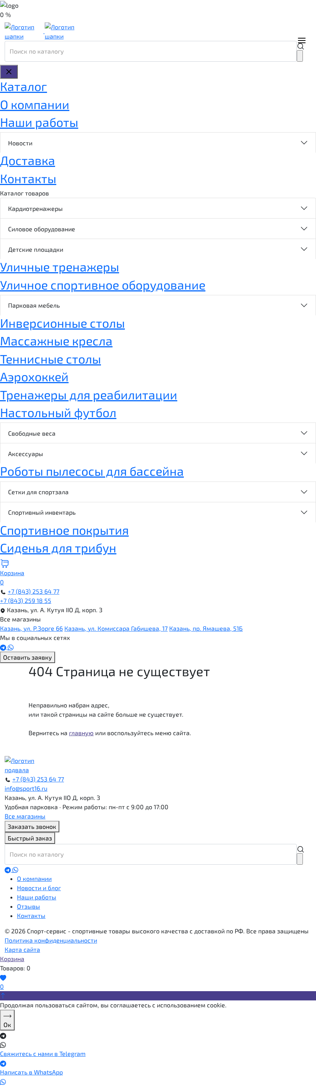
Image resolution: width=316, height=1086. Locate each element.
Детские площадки (35, 249)
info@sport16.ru (26, 788)
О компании (34, 104)
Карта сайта (22, 949)
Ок (7, 1024)
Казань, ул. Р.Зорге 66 (31, 628)
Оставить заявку (27, 657)
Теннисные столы (50, 358)
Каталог (23, 86)
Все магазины (25, 816)
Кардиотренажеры (35, 208)
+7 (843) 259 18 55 (25, 600)
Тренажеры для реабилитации (88, 394)
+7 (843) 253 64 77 (33, 591)
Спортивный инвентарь (42, 512)
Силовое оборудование (41, 228)
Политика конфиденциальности (51, 940)
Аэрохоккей (34, 376)
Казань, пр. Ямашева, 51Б (206, 628)
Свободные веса (31, 433)
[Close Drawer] (9, 72)
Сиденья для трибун (58, 547)
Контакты (28, 178)
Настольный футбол (58, 412)
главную (81, 732)
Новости (20, 142)
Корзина (12, 958)
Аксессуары (25, 453)
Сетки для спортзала (38, 491)
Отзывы (28, 906)
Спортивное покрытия (64, 529)
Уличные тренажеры (59, 266)
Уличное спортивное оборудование (102, 284)
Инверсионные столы (62, 322)
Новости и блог (39, 887)
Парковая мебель (34, 305)
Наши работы (39, 121)
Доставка (27, 160)
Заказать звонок (32, 826)
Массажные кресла (56, 340)
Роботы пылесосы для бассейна (92, 470)
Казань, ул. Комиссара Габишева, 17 (116, 628)
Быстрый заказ (30, 838)
